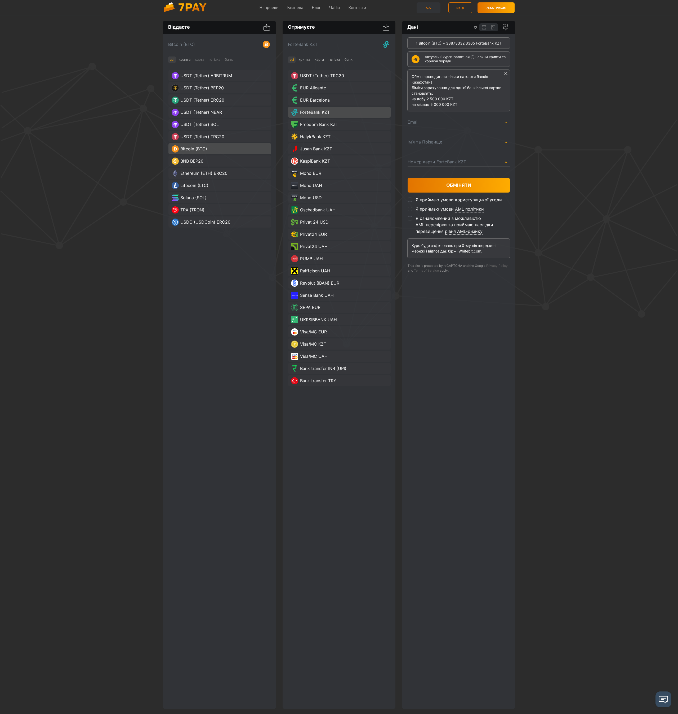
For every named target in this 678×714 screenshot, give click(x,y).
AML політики (469, 209)
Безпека (295, 7)
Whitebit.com (469, 251)
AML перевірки (431, 224)
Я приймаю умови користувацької (459, 199)
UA (428, 8)
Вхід (460, 8)
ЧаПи (334, 7)
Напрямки (269, 7)
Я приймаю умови (450, 209)
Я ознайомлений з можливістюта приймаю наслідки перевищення (454, 225)
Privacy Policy (497, 266)
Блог (316, 7)
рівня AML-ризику (464, 231)
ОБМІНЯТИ (458, 185)
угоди (496, 199)
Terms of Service (426, 270)
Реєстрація (495, 8)
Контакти (357, 7)
